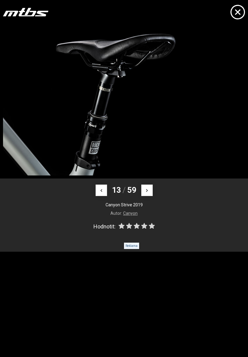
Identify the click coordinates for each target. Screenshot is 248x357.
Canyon (130, 213)
